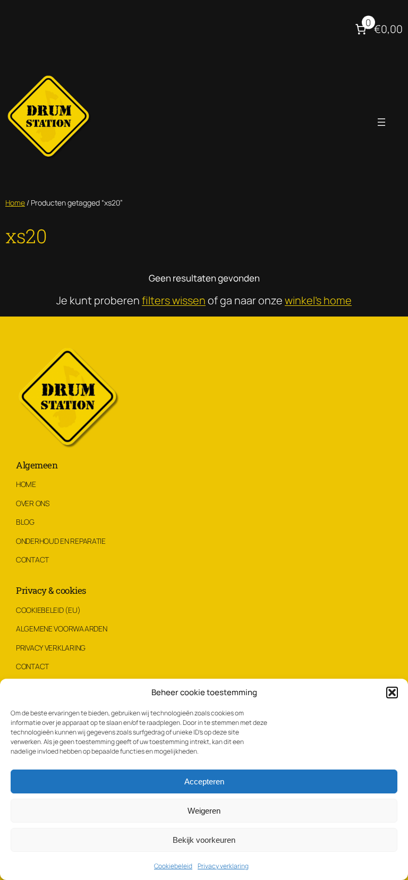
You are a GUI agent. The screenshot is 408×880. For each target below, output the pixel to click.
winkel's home (318, 300)
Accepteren (204, 781)
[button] (392, 692)
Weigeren (204, 810)
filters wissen (174, 300)
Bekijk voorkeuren (204, 839)
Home (15, 203)
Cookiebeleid (173, 865)
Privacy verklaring (223, 865)
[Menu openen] (381, 122)
